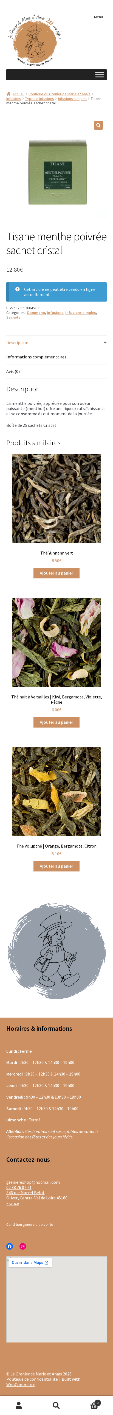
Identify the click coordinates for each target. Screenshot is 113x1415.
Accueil (18, 93)
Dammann (36, 312)
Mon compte (19, 1405)
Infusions (13, 98)
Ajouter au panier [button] (56, 573)
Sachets (13, 317)
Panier (87, 1400)
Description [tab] (17, 342)
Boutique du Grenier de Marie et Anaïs (60, 93)
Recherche (56, 1405)
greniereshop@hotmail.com (33, 1182)
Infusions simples (72, 98)
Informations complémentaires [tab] (36, 357)
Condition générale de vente (29, 1224)
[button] (98, 125)
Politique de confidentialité (32, 1379)
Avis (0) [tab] (13, 371)
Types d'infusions (39, 98)
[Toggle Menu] (99, 74)
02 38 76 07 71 (19, 1187)
